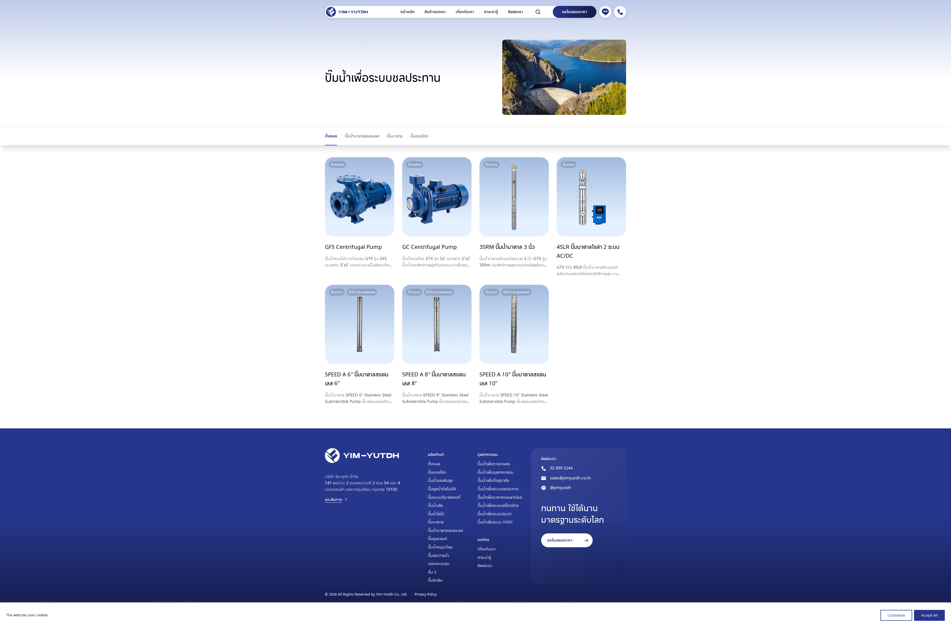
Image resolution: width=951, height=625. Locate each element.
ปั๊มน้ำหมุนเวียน (440, 547)
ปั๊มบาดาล (394, 136)
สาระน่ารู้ (491, 11)
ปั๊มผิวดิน (435, 580)
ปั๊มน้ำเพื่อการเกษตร (493, 464)
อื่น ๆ (432, 572)
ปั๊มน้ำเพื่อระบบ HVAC (495, 522)
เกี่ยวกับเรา (465, 11)
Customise (896, 615)
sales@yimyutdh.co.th (570, 478)
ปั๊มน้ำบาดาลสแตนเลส (362, 136)
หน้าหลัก (407, 11)
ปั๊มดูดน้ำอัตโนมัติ (442, 489)
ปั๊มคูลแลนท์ (437, 538)
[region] (475, 613)
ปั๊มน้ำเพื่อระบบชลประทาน (498, 489)
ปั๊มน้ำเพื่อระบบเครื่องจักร (498, 505)
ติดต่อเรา (515, 11)
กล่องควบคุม (438, 563)
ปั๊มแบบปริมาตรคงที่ (444, 497)
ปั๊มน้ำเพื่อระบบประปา (494, 514)
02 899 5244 (561, 468)
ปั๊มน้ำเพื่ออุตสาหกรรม (495, 472)
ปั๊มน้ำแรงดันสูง (440, 480)
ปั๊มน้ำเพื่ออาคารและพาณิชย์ (499, 497)
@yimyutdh (560, 487)
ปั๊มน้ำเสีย (435, 505)
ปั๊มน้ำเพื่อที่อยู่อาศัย (493, 480)
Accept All (929, 615)
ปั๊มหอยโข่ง (419, 136)
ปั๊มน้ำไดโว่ (436, 514)
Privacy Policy (426, 594)
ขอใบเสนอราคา (574, 11)
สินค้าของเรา (435, 11)
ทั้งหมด (331, 136)
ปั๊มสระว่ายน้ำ (438, 555)
